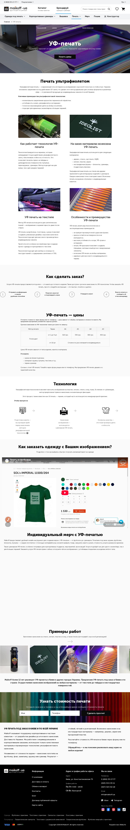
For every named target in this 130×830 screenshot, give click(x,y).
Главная (7, 22)
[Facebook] (108, 809)
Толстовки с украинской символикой (51, 819)
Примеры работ (69, 28)
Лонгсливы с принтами (74, 815)
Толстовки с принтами (38, 815)
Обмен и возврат (39, 786)
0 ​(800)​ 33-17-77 (10, 2)
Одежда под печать (14, 16)
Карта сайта (37, 805)
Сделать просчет (96, 713)
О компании (37, 777)
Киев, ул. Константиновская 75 (79, 779)
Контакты (36, 791)
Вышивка (64, 16)
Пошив (97, 16)
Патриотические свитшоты (25, 819)
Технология (41, 28)
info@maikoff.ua (108, 794)
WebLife (123, 825)
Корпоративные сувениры (41, 16)
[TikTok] (124, 809)
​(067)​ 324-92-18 (108, 787)
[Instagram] (103, 809)
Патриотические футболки (76, 819)
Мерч (87, 16)
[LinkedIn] (119, 809)
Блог (34, 796)
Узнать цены (65, 56)
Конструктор (113, 16)
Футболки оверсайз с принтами (100, 819)
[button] (70, 641)
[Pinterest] (113, 809)
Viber (106, 800)
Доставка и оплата (40, 782)
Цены (54, 28)
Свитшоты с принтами (56, 815)
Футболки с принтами (20, 815)
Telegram (118, 800)
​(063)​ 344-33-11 (108, 783)
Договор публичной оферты (44, 800)
